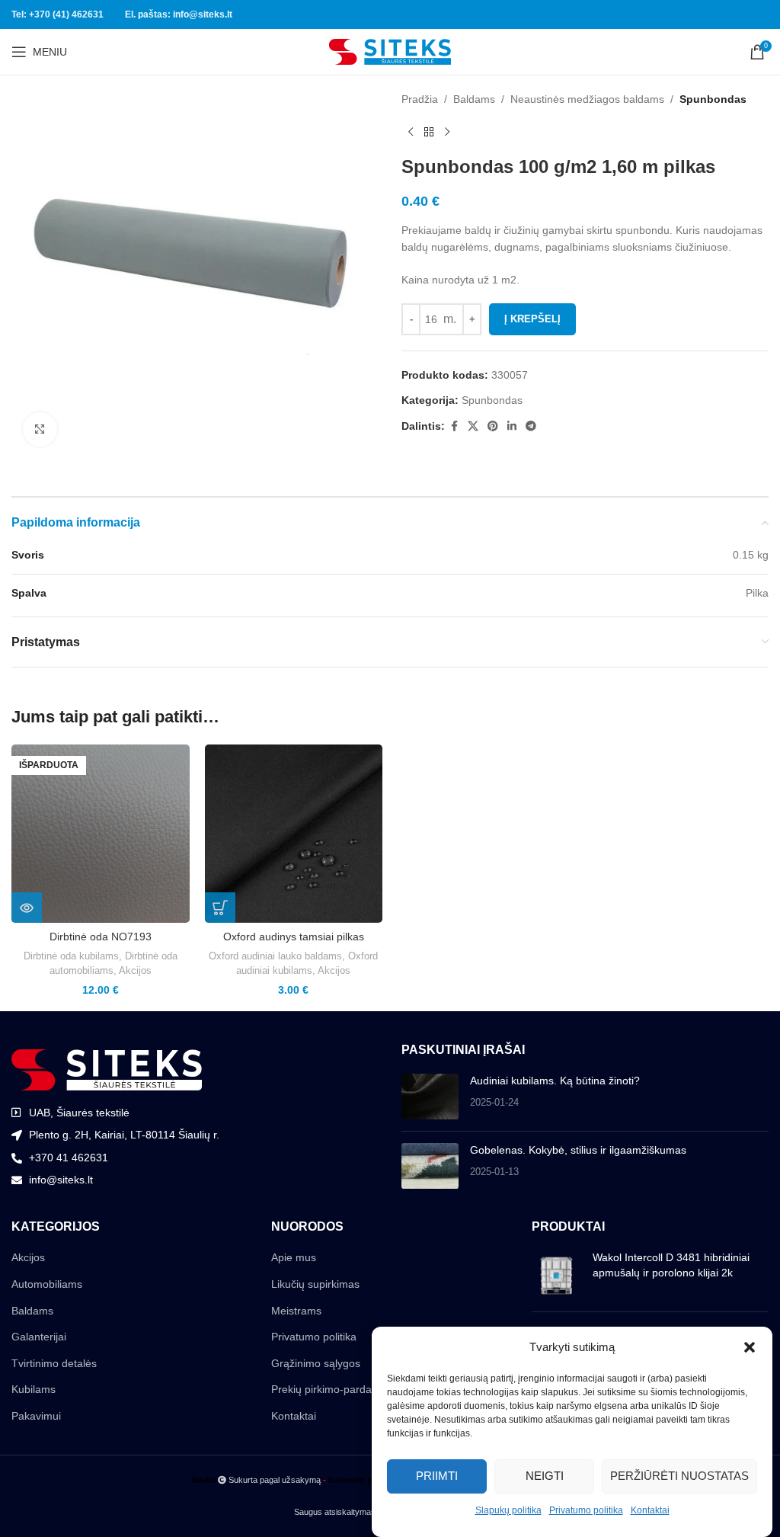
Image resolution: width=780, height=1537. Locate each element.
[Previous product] (410, 132)
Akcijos (135, 970)
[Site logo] (390, 51)
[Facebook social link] (454, 426)
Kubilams (33, 1389)
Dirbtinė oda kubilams (71, 956)
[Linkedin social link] (512, 426)
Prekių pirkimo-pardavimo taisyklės (355, 1389)
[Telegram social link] (531, 426)
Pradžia (419, 99)
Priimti (437, 1475)
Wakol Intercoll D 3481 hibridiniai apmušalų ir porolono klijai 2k (671, 1265)
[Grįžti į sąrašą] (429, 132)
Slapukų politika (508, 1510)
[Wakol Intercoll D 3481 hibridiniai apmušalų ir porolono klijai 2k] (556, 1275)
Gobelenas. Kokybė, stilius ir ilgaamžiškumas (578, 1150)
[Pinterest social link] (493, 426)
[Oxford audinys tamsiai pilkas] (294, 833)
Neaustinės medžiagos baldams (587, 99)
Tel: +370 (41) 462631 (57, 14)
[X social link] (473, 426)
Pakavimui (36, 1416)
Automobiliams (46, 1284)
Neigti (545, 1475)
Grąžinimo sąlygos (315, 1363)
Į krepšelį (532, 319)
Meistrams (296, 1311)
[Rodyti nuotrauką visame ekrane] (40, 429)
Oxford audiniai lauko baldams (275, 956)
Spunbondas (712, 99)
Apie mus (293, 1257)
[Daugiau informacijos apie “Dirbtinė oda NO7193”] (26, 907)
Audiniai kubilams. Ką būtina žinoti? (555, 1080)
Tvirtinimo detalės (54, 1363)
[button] (749, 1347)
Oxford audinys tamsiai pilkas (293, 936)
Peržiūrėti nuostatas (679, 1475)
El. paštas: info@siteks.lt (178, 14)
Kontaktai (650, 1510)
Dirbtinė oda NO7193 (101, 936)
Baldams (474, 99)
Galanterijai (38, 1336)
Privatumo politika (586, 1510)
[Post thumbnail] (430, 1096)
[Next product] (447, 132)
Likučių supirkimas (315, 1284)
